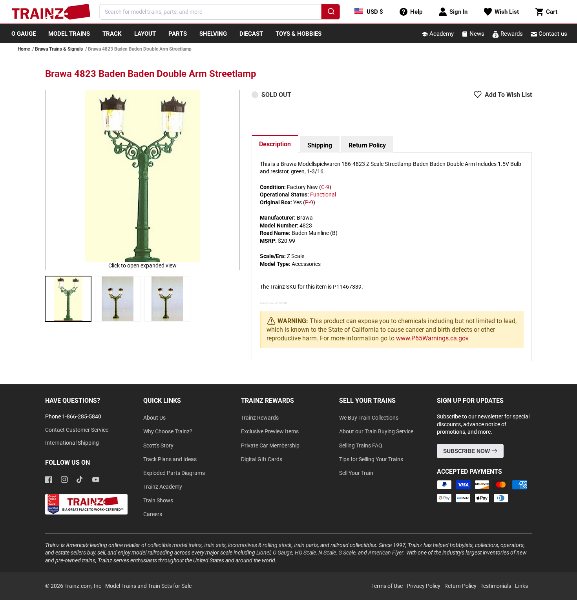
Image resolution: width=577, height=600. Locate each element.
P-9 (309, 202)
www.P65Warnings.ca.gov (432, 338)
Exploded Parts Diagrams (174, 473)
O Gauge (282, 552)
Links (521, 586)
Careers (152, 514)
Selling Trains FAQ (360, 445)
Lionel (263, 552)
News (476, 33)
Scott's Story (158, 445)
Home (24, 49)
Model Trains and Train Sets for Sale (148, 586)
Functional (323, 194)
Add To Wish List (508, 94)
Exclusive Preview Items (270, 431)
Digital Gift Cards (261, 459)
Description (275, 144)
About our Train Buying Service (376, 431)
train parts (306, 545)
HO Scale (305, 552)
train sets (215, 545)
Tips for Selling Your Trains (371, 459)
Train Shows (158, 500)
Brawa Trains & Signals (59, 49)
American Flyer (386, 552)
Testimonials (495, 586)
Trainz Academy (162, 487)
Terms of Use (387, 586)
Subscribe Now (467, 451)
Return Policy (367, 145)
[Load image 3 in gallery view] (167, 299)
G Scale (347, 552)
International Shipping (72, 443)
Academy (441, 33)
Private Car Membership (270, 445)
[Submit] (330, 13)
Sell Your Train (356, 473)
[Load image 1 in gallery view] (68, 299)
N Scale (327, 552)
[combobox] (220, 12)
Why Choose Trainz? (167, 431)
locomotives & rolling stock (260, 545)
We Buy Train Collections (368, 418)
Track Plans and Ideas (170, 459)
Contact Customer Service (76, 430)
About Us (154, 418)
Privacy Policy (423, 586)
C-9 (325, 187)
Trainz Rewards (260, 418)
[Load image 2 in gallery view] (118, 299)
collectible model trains (175, 545)
